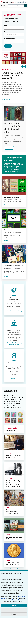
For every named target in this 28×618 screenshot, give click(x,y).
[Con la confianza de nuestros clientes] (14, 355)
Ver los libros (5, 99)
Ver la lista (9, 148)
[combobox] (16, 5)
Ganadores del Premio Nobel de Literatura (13, 563)
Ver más (6, 205)
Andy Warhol (10, 431)
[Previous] (22, 66)
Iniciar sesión (20, 2)
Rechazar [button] (14, 610)
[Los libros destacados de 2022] (14, 525)
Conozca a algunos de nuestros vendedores (13, 311)
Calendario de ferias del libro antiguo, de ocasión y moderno (13, 512)
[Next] (25, 66)
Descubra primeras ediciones (13, 159)
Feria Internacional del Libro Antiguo (13, 456)
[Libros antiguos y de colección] (14, 254)
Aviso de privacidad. (17, 603)
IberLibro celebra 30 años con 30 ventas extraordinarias (12, 75)
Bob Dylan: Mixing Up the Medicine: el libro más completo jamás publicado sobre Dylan (13, 483)
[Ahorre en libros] (14, 218)
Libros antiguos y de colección (10, 69)
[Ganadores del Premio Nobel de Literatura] (14, 550)
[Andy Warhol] (14, 417)
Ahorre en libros (9, 230)
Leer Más (14, 570)
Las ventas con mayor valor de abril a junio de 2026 (12, 128)
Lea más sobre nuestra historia (13, 377)
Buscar (8, 46)
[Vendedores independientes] (14, 290)
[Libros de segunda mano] (14, 185)
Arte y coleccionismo (14, 331)
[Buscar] (25, 5)
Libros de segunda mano (11, 197)
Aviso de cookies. (16, 599)
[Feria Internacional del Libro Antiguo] (14, 442)
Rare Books (9, 478)
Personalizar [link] (14, 614)
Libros (8, 507)
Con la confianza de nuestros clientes (14, 364)
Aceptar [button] (14, 605)
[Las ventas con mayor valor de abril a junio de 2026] (14, 113)
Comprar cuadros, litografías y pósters (12, 427)
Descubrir (4, 100)
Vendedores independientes (14, 299)
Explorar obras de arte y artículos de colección (13, 343)
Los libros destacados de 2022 (14, 538)
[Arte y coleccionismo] (14, 323)
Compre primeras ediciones (11, 171)
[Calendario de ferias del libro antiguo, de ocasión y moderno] (14, 498)
